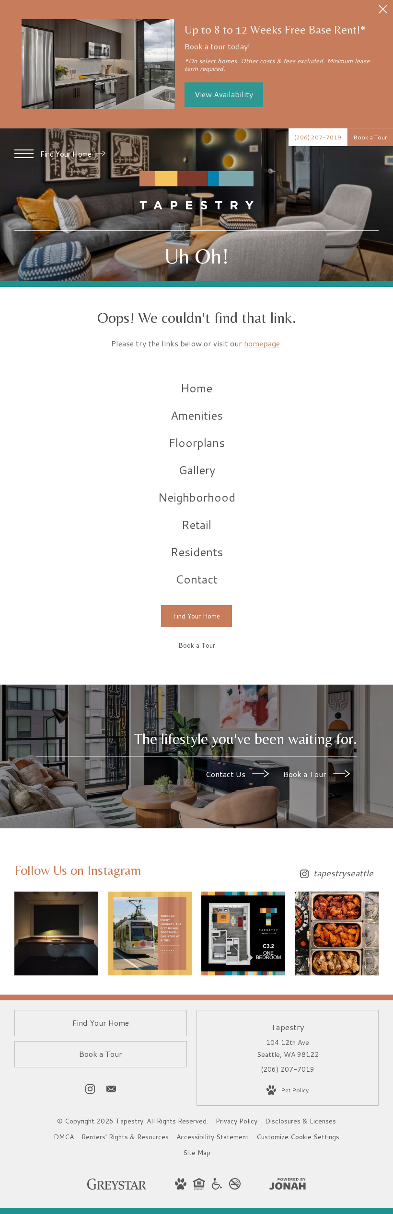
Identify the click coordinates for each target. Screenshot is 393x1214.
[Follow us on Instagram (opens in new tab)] (90, 1091)
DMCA (64, 1137)
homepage (262, 343)
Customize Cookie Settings (297, 1137)
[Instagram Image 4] (337, 933)
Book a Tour (305, 773)
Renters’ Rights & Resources (125, 1137)
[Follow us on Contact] (111, 1091)
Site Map (196, 1152)
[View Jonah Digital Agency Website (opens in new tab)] (287, 1185)
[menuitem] (197, 388)
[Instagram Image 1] (56, 933)
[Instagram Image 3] (243, 933)
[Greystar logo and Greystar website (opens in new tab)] (116, 1187)
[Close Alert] (383, 11)
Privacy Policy (236, 1121)
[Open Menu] (24, 153)
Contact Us (226, 773)
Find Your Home (66, 154)
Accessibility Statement (212, 1137)
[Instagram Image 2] (150, 933)
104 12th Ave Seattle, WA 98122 (288, 1048)
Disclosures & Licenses (300, 1121)
